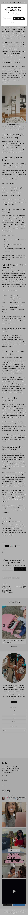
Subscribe (18, 18)
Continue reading (14, 22)
